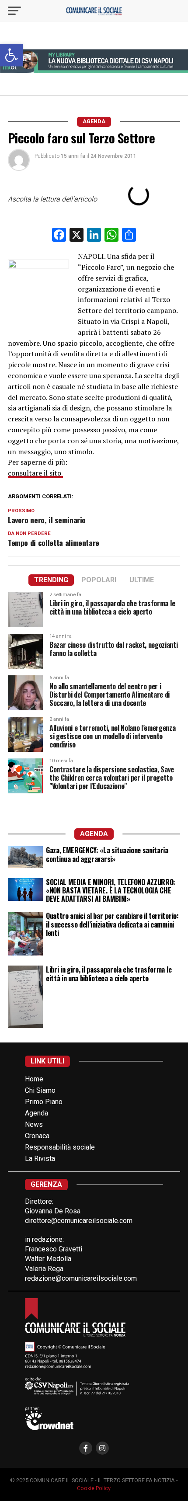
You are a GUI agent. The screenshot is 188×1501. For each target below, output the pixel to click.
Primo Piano (44, 1102)
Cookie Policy (94, 1488)
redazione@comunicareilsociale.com (81, 1278)
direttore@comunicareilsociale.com (78, 1220)
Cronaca (37, 1136)
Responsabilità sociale (60, 1147)
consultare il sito (35, 473)
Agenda (36, 1113)
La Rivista (40, 1158)
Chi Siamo (40, 1090)
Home (34, 1079)
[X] (76, 236)
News (34, 1124)
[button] (11, 55)
